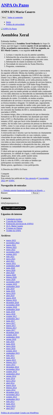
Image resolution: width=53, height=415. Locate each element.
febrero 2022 (11, 247)
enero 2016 (10, 348)
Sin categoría (30, 178)
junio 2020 (10, 268)
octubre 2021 (11, 254)
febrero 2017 (11, 328)
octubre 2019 (11, 284)
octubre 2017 (11, 316)
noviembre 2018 (12, 305)
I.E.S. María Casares (14, 226)
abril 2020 (10, 273)
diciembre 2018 (12, 302)
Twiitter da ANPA (13, 230)
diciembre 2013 (12, 392)
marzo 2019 (11, 298)
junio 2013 (10, 404)
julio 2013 (10, 401)
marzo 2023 (11, 240)
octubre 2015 (11, 351)
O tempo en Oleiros (14, 228)
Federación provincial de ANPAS (19, 224)
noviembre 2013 (12, 395)
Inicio (8, 22)
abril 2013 (10, 408)
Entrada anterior (9, 190)
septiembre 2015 (13, 353)
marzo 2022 (11, 245)
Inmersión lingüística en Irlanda (31, 190)
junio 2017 (10, 321)
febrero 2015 (11, 362)
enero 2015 (10, 365)
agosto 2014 (11, 376)
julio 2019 (10, 289)
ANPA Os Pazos (15, 5)
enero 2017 (10, 330)
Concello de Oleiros (14, 221)
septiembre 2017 (13, 319)
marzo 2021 (11, 263)
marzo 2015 (11, 360)
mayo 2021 (10, 259)
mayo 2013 (10, 406)
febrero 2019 (11, 300)
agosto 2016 (11, 339)
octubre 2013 (11, 397)
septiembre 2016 (13, 337)
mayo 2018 (10, 314)
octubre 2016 (11, 335)
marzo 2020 (11, 275)
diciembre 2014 (12, 367)
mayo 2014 (10, 381)
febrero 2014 (11, 388)
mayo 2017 (10, 323)
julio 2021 (10, 256)
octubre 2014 (11, 372)
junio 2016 (10, 344)
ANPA (11, 181)
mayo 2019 (10, 293)
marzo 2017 (11, 325)
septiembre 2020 (13, 266)
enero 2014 (10, 390)
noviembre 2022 (12, 243)
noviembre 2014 (12, 369)
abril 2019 (10, 296)
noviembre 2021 (12, 252)
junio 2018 (10, 312)
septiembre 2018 (13, 309)
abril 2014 (10, 383)
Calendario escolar (13, 219)
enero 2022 (10, 250)
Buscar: (4, 193)
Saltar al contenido (15, 17)
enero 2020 (10, 279)
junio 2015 (10, 358)
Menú (4, 18)
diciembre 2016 (12, 332)
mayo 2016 (10, 346)
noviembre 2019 (12, 282)
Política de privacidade (15, 24)
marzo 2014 (11, 385)
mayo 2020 (10, 270)
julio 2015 (10, 355)
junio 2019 (10, 291)
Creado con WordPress (29, 413)
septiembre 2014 (13, 374)
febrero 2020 (11, 277)
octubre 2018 (11, 307)
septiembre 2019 (13, 286)
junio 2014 (10, 378)
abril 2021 (10, 261)
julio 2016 (10, 342)
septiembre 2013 (13, 399)
